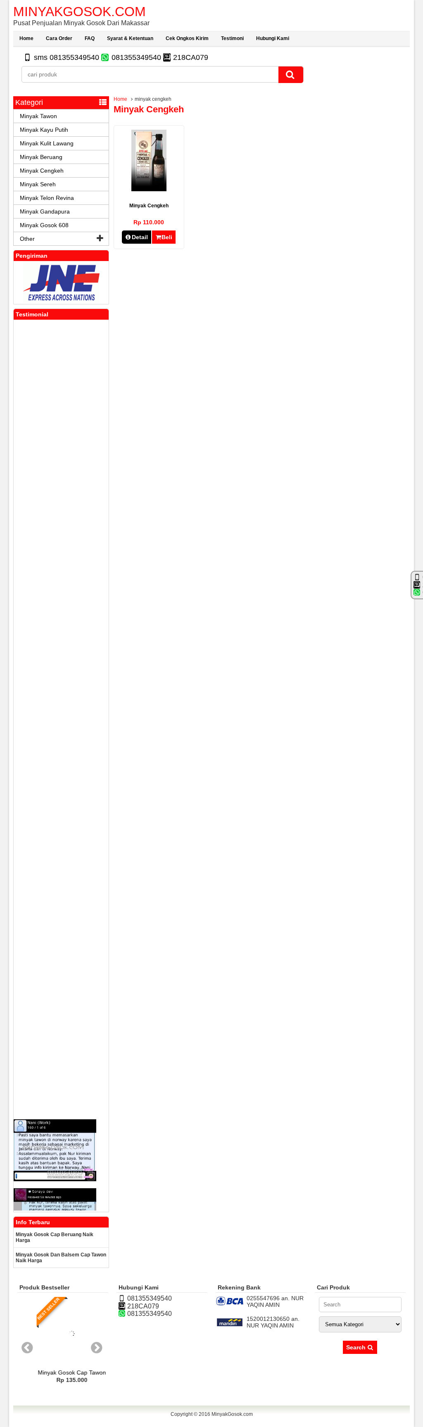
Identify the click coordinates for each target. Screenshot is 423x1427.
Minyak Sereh (38, 184)
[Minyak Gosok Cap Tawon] (63, 1349)
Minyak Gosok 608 (44, 225)
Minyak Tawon (38, 116)
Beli (167, 237)
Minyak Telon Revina (47, 198)
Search (356, 1347)
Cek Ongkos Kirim (187, 38)
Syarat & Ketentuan (130, 38)
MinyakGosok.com (79, 11)
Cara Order (59, 38)
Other (27, 238)
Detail (140, 237)
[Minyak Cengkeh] (148, 189)
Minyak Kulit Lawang (47, 143)
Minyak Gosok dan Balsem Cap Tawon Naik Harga (61, 1257)
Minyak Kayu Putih (44, 129)
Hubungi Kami (272, 38)
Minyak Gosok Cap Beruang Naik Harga (54, 1237)
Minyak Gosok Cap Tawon (63, 1372)
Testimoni (232, 38)
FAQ (90, 38)
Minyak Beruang (41, 157)
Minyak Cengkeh (149, 206)
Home (26, 38)
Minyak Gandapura (45, 211)
